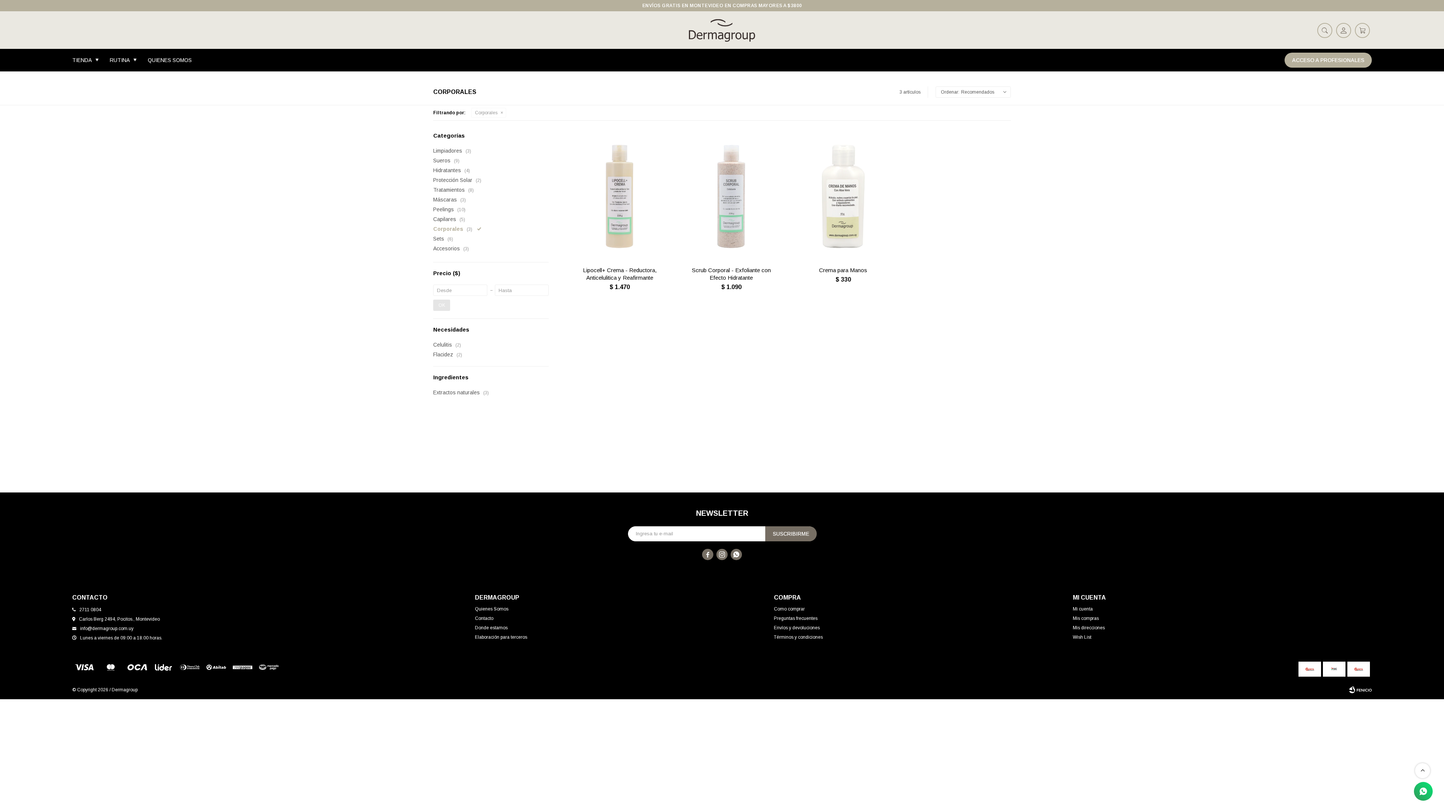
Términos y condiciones (798, 637)
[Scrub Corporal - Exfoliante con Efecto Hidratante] (731, 196)
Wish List (1082, 637)
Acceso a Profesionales (1328, 60)
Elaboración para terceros (501, 637)
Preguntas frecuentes (796, 618)
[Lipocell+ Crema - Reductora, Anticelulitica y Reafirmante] (619, 196)
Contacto (484, 618)
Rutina (120, 60)
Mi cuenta (1083, 609)
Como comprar (789, 609)
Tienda (82, 60)
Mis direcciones (1089, 627)
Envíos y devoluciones (797, 627)
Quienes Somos (170, 60)
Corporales (486, 112)
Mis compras (1086, 618)
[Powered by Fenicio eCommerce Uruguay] (1360, 689)
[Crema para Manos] (843, 196)
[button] (1324, 30)
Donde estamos (491, 627)
